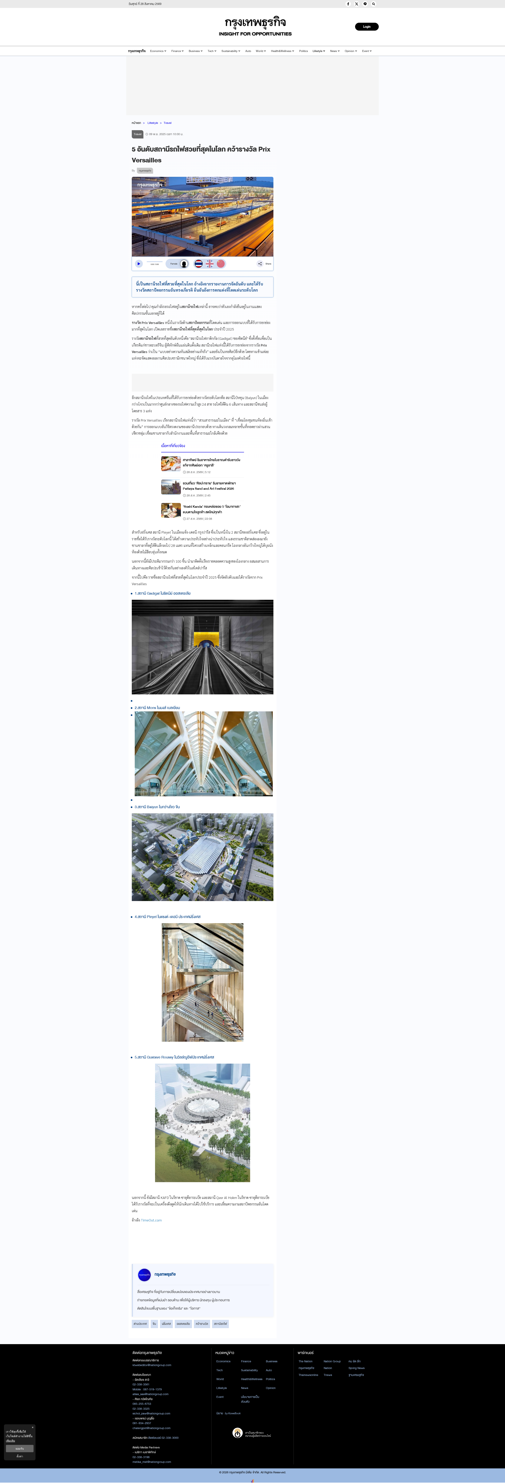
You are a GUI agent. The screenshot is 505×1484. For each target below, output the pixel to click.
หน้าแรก (136, 122)
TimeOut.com (151, 1220)
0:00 (152, 264)
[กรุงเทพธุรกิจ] (136, 51)
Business (194, 51)
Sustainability (230, 51)
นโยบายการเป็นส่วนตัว (250, 1399)
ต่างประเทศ (140, 1323)
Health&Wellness (281, 51)
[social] (348, 4)
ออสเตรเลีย (183, 1323)
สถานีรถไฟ (220, 1323)
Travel (167, 122)
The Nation (305, 1361)
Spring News (357, 1368)
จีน (154, 1323)
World (259, 51)
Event (365, 51)
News (333, 51)
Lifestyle (317, 51)
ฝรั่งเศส (166, 1323)
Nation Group (332, 1361)
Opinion (349, 51)
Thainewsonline (308, 1375)
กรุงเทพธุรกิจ (306, 1368)
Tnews (328, 1375)
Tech (211, 51)
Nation (328, 1368)
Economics (157, 51)
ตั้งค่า (20, 1456)
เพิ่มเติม (10, 1441)
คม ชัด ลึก (355, 1361)
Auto (248, 51)
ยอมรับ (20, 1448)
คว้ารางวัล (202, 1323)
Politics (303, 51)
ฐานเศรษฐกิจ (356, 1375)
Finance (176, 51)
